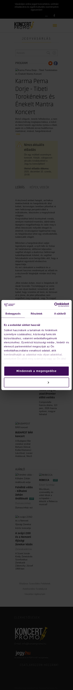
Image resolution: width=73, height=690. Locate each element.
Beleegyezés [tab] (13, 313)
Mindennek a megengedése (36, 371)
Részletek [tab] (36, 313)
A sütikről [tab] (60, 313)
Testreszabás (34, 382)
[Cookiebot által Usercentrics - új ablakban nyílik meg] (54, 305)
